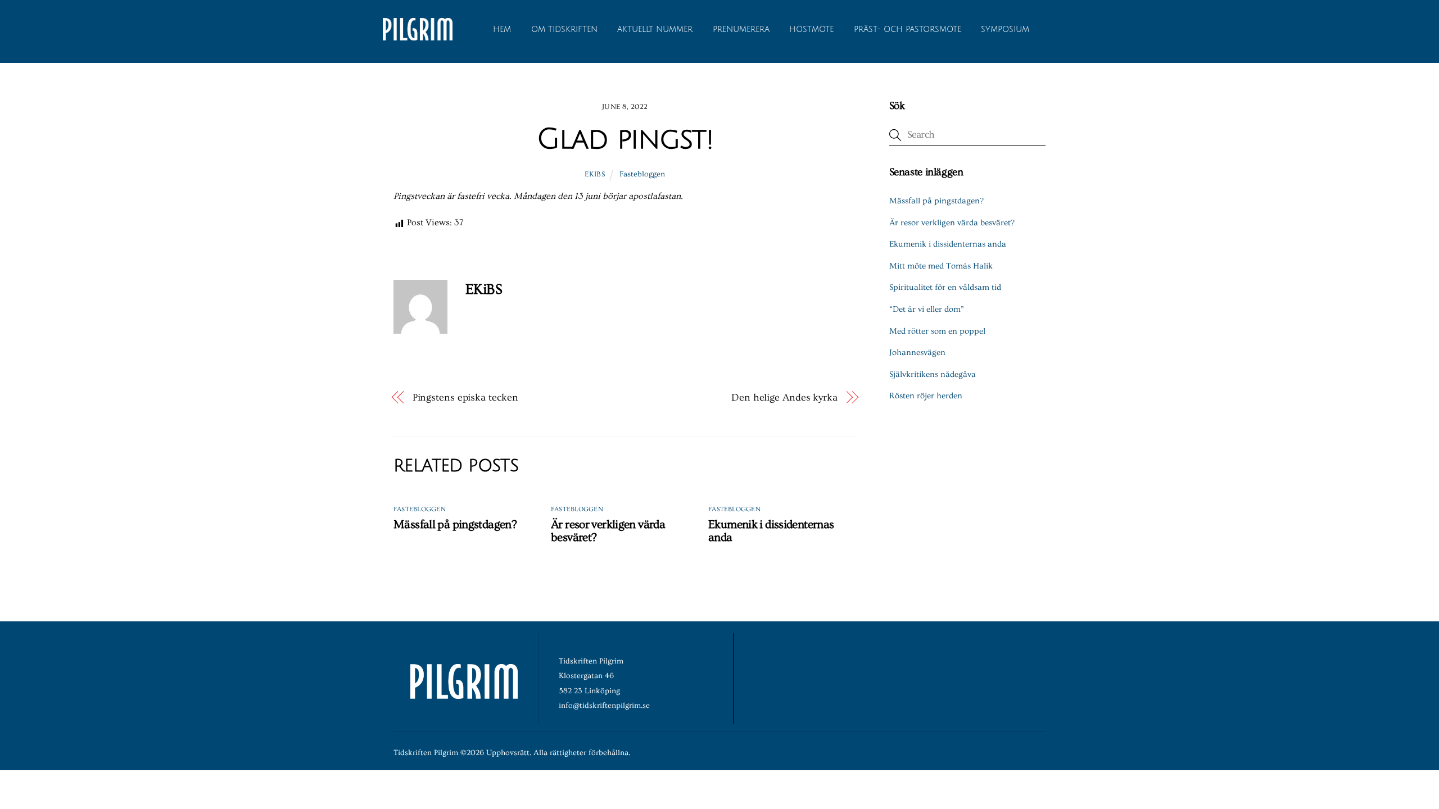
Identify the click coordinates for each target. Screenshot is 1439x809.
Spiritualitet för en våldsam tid (945, 287)
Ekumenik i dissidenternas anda (947, 244)
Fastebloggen (642, 174)
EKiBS (595, 174)
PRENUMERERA (741, 29)
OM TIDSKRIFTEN (564, 29)
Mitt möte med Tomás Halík (941, 266)
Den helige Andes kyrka (784, 397)
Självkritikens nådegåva (932, 374)
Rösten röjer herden (925, 396)
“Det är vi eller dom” (926, 309)
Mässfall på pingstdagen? (455, 524)
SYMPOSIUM (1005, 29)
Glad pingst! (625, 139)
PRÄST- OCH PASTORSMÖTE (907, 29)
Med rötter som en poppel (937, 331)
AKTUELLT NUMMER (655, 29)
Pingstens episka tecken (465, 397)
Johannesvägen (917, 352)
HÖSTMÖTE (811, 29)
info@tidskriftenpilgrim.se (604, 705)
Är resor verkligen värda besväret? (952, 223)
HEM (502, 29)
